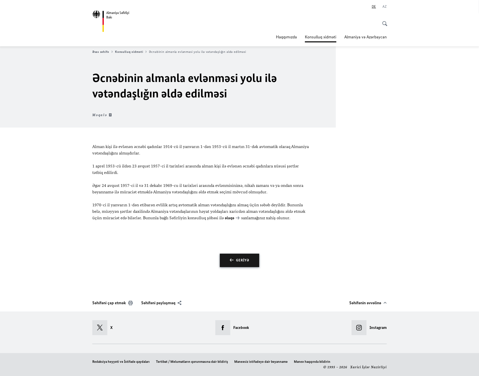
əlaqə (229, 217)
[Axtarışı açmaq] (383, 21)
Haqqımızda (286, 36)
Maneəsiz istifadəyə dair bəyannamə (261, 362)
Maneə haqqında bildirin (312, 362)
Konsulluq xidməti (320, 38)
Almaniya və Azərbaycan (365, 36)
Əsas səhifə (100, 52)
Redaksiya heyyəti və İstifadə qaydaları (121, 362)
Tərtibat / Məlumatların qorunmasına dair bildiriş (192, 362)
